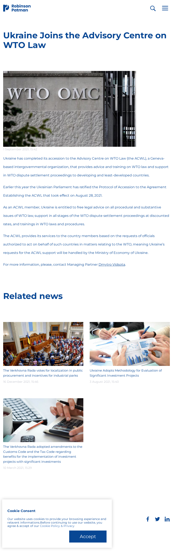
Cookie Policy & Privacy (57, 526)
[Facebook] (147, 519)
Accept (88, 536)
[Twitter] (157, 519)
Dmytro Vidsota (112, 265)
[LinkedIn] (167, 519)
